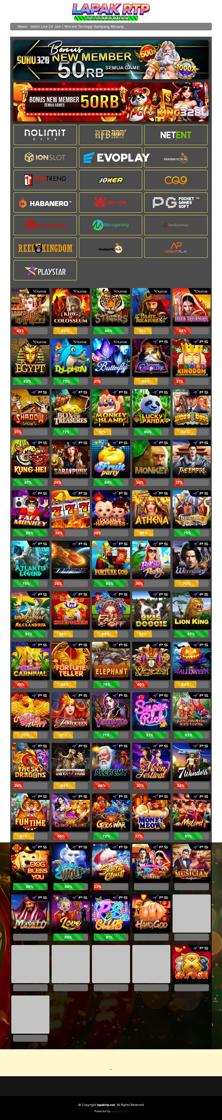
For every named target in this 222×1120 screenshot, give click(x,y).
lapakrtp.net (119, 1111)
